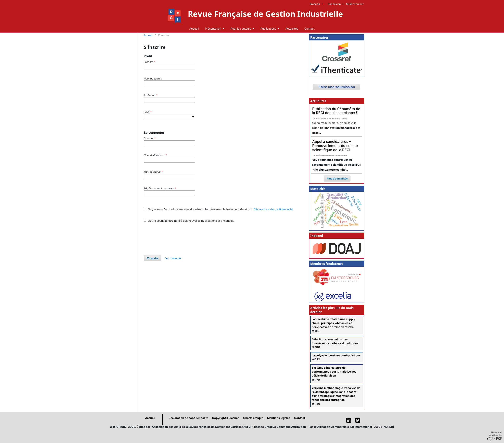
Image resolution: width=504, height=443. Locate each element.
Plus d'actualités (337, 178)
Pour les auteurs (241, 28)
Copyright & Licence (225, 418)
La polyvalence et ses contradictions (336, 355)
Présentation (213, 28)
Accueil (194, 28)
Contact (309, 28)
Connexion (335, 4)
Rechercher (356, 4)
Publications (268, 28)
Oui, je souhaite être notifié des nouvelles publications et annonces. (190, 220)
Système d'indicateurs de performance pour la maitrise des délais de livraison (334, 371)
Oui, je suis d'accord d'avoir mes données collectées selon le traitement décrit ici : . (220, 209)
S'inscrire (152, 258)
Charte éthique (253, 418)
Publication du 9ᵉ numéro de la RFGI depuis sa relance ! (336, 111)
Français (315, 4)
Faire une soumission (337, 87)
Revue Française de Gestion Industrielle (265, 14)
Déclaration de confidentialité (188, 418)
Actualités (291, 28)
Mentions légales (278, 418)
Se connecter (173, 258)
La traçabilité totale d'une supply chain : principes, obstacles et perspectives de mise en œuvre (333, 323)
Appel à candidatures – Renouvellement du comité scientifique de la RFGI (335, 145)
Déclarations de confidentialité (273, 209)
